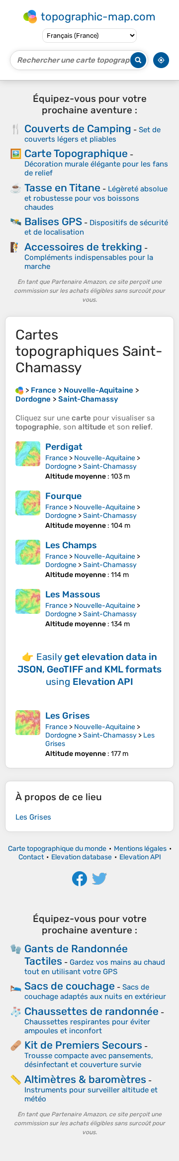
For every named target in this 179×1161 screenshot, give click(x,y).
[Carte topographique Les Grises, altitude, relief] (27, 734)
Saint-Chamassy (110, 466)
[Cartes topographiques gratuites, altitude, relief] (19, 390)
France (56, 458)
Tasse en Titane (62, 187)
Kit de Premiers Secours (83, 1045)
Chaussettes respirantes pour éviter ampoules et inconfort (87, 1026)
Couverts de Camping (77, 128)
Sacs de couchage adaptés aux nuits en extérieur (95, 992)
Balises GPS (53, 221)
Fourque (63, 496)
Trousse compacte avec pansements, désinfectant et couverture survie (88, 1060)
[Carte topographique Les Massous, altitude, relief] (27, 608)
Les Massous (72, 594)
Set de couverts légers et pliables (92, 134)
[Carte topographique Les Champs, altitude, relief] (27, 559)
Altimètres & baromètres (85, 1079)
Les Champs (71, 545)
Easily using (89, 669)
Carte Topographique (76, 153)
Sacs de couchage (69, 986)
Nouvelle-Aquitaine (104, 458)
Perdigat (64, 446)
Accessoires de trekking (83, 247)
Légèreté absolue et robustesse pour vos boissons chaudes (96, 198)
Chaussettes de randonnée (91, 1011)
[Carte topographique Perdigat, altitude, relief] (27, 461)
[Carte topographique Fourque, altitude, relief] (27, 510)
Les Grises (67, 715)
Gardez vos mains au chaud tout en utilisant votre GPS (94, 967)
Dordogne (61, 466)
